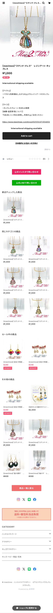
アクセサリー (7, 542)
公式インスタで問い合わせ (26, 172)
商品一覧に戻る (26, 488)
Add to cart (26, 136)
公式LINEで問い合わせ (26, 183)
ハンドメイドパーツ (9, 534)
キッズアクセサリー (9, 549)
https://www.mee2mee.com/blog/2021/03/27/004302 (26, 122)
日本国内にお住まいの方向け (26, 143)
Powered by (24, 589)
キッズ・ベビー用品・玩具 (11, 557)
